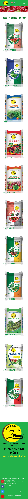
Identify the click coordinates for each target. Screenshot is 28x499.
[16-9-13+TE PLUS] (14, 250)
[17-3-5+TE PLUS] (14, 286)
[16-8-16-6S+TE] (14, 215)
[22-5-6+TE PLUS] (14, 393)
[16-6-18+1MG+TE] (14, 179)
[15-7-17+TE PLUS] (14, 37)
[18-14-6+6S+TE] (14, 322)
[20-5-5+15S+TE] (14, 357)
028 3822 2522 (8, 485)
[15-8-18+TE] (14, 144)
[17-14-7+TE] (14, 108)
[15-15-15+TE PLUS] (14, 73)
